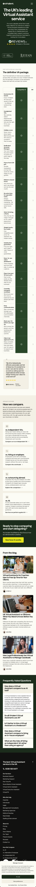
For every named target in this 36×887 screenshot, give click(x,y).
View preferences (18, 881)
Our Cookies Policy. (12, 885)
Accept (18, 876)
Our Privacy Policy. (22, 885)
